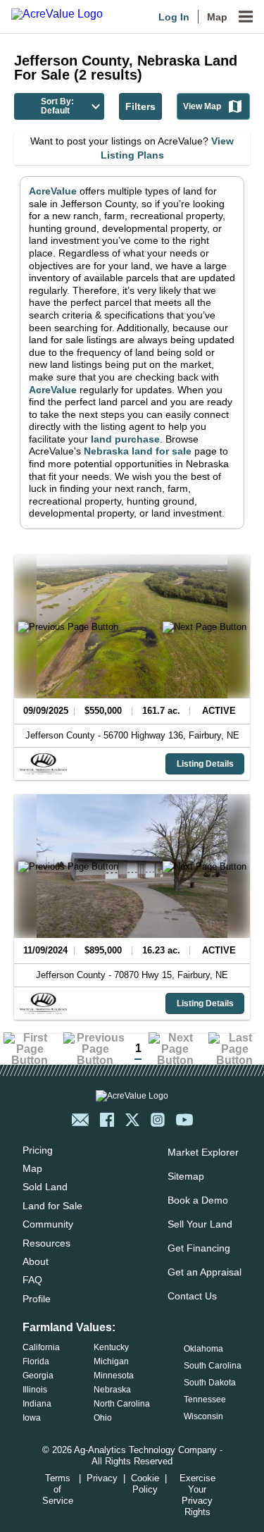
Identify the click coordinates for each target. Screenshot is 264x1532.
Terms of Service (57, 1489)
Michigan (111, 1361)
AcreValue (53, 191)
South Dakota (210, 1383)
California (41, 1347)
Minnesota (114, 1375)
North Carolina (122, 1404)
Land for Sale (52, 1205)
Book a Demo (198, 1200)
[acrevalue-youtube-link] (184, 1119)
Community (48, 1224)
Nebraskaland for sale (137, 451)
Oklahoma (203, 1349)
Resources (46, 1243)
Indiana (37, 1404)
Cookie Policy (145, 1484)
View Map (202, 106)
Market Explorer (203, 1152)
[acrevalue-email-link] (80, 1119)
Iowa (32, 1418)
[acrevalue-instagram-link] (158, 1120)
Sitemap (186, 1176)
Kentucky (111, 1347)
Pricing (38, 1150)
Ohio (103, 1418)
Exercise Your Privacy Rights (197, 1495)
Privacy (102, 1478)
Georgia (38, 1375)
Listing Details (205, 764)
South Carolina (212, 1366)
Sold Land (45, 1186)
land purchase (125, 439)
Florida (36, 1361)
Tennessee (205, 1399)
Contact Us (192, 1296)
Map (217, 17)
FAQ (32, 1279)
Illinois (35, 1390)
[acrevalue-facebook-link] (107, 1120)
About (36, 1261)
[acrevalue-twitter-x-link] (132, 1120)
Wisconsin (203, 1416)
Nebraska (112, 1390)
